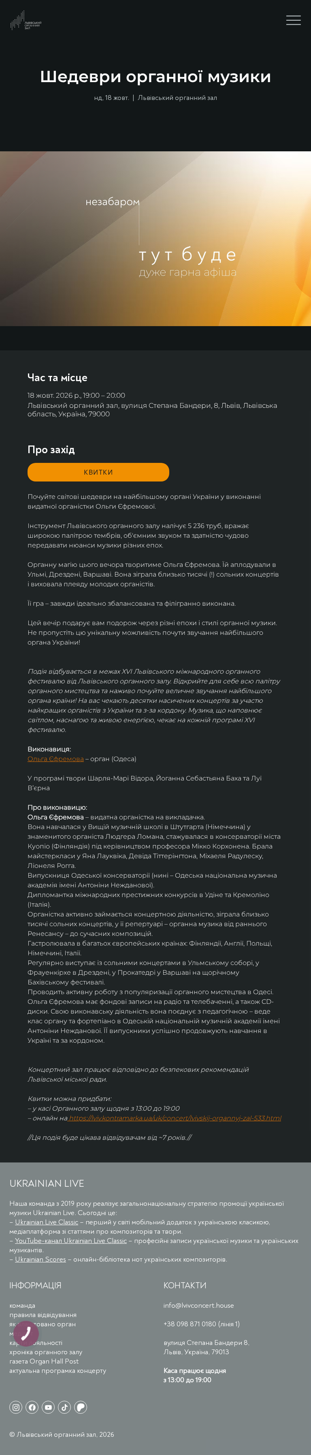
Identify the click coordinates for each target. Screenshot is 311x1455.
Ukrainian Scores (40, 1259)
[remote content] (98, 472)
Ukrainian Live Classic (46, 1222)
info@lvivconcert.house (199, 1305)
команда (22, 1305)
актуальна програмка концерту (57, 1370)
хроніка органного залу (45, 1352)
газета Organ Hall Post (44, 1361)
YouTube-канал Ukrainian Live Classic (71, 1240)
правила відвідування (43, 1314)
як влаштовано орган (42, 1324)
